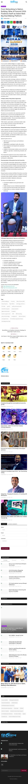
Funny (20, 351)
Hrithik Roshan (14, 702)
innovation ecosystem (6, 308)
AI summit (13, 301)
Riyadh (24, 713)
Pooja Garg (16, 708)
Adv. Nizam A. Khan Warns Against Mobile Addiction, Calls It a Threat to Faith (14, 337)
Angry (3, 359)
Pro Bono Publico (17, 713)
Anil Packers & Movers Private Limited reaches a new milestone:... (17, 577)
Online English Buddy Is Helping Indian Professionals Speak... (16, 744)
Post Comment (5, 548)
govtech (8, 306)
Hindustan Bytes (7, 18)
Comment (3, 538)
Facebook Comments (12, 524)
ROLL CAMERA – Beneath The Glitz (16, 635)
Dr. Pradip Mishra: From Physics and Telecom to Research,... (18, 756)
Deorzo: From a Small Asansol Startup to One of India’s (17, 564)
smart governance (5, 318)
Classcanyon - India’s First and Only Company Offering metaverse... (12, 426)
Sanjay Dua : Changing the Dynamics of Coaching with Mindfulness (14, 494)
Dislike (9, 351)
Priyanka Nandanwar (6, 702)
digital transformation (6, 311)
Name (2, 527)
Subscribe (24, 770)
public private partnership (16, 306)
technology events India (6, 321)
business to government (6, 313)
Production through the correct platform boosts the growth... (13, 403)
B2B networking (19, 313)
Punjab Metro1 (3, 406)
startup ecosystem (15, 308)
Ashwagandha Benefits (13, 700)
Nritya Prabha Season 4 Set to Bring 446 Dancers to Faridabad (17, 590)
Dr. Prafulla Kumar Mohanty (7, 713)
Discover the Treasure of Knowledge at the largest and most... (13, 449)
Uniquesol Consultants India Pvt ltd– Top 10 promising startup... (14, 472)
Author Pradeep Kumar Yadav (14, 716)
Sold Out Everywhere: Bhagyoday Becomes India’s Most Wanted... (16, 571)
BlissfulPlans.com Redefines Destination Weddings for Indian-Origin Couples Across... (14, 331)
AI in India (3, 306)
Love (15, 351)
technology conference (20, 303)
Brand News (3, 6)
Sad (9, 359)
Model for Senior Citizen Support (16, 711)
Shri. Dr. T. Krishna (5, 711)
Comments (4, 524)
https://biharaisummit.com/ (9, 286)
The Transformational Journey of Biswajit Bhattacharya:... (18, 584)
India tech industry (22, 316)
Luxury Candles (5, 700)
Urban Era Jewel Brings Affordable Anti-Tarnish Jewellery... (17, 649)
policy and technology (5, 316)
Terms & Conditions (13, 778)
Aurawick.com (4, 716)
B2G (13, 313)
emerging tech (14, 316)
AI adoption (14, 311)
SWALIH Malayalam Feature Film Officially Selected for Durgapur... (18, 655)
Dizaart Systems (5, 303)
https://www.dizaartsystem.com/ (10, 287)
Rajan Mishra (12, 303)
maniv (10, 592)
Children (21, 708)
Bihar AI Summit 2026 (20, 301)
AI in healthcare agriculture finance (16, 318)
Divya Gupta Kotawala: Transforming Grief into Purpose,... (18, 750)
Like (3, 351)
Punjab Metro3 (3, 429)
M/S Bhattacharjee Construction (8, 705)
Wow (15, 359)
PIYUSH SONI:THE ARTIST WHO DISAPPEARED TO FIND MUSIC (15, 642)
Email (2, 532)
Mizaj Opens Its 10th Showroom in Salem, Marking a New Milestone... (13, 684)
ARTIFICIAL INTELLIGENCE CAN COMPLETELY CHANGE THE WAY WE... (14, 517)
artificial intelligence (5, 301)
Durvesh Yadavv (12, 579)
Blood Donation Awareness (7, 708)
